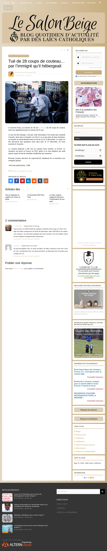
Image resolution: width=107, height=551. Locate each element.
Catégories (80, 441)
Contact (39, 3)
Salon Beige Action (25, 3)
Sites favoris (81, 448)
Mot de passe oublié (96, 67)
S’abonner (80, 438)
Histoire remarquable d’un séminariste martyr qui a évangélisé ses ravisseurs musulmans (31, 505)
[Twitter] (10, 180)
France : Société (14, 56)
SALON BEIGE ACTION (89, 83)
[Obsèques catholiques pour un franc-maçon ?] (7, 522)
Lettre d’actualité (51, 3)
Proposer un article (78, 3)
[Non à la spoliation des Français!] (89, 106)
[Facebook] (16, 180)
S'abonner (61, 508)
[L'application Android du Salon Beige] (93, 478)
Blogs (13, 3)
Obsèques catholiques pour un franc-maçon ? (29, 515)
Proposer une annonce (89, 410)
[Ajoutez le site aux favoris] (89, 478)
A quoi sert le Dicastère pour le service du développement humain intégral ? (28, 495)
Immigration (24, 56)
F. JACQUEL (18, 226)
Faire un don (81, 435)
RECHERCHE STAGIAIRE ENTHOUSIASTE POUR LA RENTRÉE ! (85, 395)
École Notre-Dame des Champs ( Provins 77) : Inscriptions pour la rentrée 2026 (87, 372)
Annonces (64, 3)
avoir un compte (18, 268)
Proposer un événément (88, 419)
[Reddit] (34, 180)
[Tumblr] (40, 180)
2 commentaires (19, 75)
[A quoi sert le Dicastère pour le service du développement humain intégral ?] (7, 501)
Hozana (94, 245)
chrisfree (16, 246)
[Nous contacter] (86, 478)
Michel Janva (21, 72)
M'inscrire (99, 76)
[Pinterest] (22, 180)
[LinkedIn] (28, 180)
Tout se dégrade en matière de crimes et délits (12, 197)
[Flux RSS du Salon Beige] (91, 478)
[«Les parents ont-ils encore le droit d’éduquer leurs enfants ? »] (7, 532)
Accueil (6, 3)
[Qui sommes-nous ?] (84, 478)
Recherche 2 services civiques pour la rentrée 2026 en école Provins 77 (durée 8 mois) (86, 384)
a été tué (42, 128)
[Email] (45, 180)
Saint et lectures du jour (85, 445)
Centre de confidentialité (85, 451)
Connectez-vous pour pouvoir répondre (27, 239)
